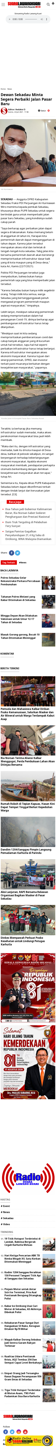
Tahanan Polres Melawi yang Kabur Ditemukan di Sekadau (18, 598)
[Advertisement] (28, 55)
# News (5, 1212)
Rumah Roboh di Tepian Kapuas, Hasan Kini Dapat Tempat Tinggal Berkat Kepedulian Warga (28, 807)
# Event (5, 1206)
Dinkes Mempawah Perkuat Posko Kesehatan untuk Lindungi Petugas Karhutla (23, 941)
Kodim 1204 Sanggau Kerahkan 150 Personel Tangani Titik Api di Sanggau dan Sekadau (22, 1275)
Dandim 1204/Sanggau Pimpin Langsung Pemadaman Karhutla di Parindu (26, 851)
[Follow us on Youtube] (25, 1431)
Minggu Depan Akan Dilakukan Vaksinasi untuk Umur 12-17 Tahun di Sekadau (19, 619)
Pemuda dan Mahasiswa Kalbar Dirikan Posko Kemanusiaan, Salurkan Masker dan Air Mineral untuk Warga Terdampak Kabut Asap (28, 714)
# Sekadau (7, 1218)
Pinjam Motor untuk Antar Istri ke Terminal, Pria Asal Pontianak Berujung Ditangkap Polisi (22, 1293)
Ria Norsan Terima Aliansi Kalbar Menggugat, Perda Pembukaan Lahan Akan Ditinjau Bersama (28, 761)
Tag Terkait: (8, 562)
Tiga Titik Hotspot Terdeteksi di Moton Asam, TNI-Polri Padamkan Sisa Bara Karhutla (22, 1393)
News (9, 89)
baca (43, 110)
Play (47, 1440)
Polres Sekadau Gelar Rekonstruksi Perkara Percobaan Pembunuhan (20, 581)
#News (22, 562)
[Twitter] (17, 553)
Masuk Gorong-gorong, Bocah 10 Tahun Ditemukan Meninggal (20, 636)
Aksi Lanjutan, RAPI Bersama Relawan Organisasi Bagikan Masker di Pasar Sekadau (24, 895)
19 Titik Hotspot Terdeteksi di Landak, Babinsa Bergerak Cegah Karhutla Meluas (22, 1242)
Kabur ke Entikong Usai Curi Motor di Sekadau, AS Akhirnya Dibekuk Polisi (22, 1309)
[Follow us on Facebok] (5, 1431)
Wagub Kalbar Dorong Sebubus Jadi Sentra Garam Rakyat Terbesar (22, 1343)
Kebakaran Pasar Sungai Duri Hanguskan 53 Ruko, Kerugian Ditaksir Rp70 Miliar (22, 1326)
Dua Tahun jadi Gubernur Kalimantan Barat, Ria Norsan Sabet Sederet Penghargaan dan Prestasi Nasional (28, 512)
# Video (5, 1224)
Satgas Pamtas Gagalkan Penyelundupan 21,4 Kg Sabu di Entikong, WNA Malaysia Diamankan (28, 535)
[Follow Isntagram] (18, 1431)
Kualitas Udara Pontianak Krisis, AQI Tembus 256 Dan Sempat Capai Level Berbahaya (23, 1359)
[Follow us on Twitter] (12, 1431)
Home (3, 89)
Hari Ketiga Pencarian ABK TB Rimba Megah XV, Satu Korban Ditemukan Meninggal (22, 1258)
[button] (53, 2)
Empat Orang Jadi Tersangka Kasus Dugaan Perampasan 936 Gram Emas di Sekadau (22, 1376)
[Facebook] (11, 553)
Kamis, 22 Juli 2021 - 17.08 (18, 112)
